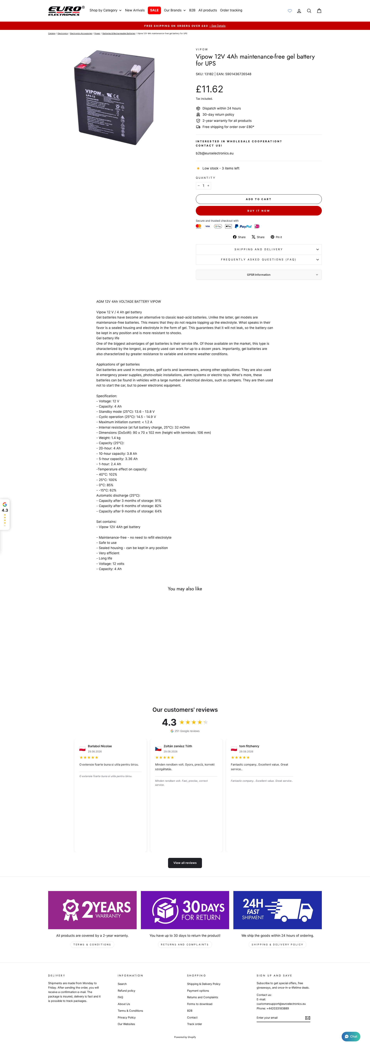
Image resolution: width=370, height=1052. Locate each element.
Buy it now (258, 210)
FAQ (120, 997)
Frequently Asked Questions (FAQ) (259, 259)
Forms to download (199, 1004)
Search (122, 983)
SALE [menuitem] (154, 10)
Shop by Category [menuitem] (103, 10)
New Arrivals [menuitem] (135, 10)
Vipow (202, 49)
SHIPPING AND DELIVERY (259, 249)
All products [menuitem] (207, 10)
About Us (124, 1004)
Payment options (198, 990)
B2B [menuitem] (192, 10)
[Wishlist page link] (290, 11)
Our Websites (126, 1024)
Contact (192, 1017)
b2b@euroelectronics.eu (215, 153)
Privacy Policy (127, 1017)
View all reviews (185, 863)
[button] (351, 1036)
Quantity (206, 177)
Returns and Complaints (185, 944)
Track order (194, 1024)
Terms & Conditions (92, 944)
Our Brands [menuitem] (173, 10)
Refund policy (126, 990)
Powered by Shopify (185, 1037)
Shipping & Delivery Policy (278, 944)
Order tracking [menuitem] (231, 10)
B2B (189, 1010)
